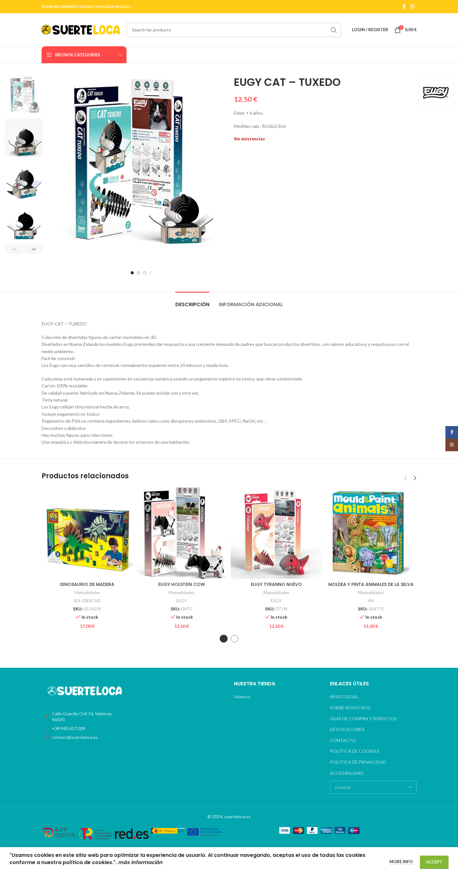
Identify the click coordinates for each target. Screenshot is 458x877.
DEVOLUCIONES (347, 729)
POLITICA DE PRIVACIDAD (358, 762)
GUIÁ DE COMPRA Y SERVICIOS (363, 718)
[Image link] (85, 690)
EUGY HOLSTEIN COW (181, 584)
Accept (434, 861)
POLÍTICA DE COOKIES (354, 751)
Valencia (242, 696)
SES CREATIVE (87, 600)
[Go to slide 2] (138, 272)
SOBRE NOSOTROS (350, 707)
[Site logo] (81, 29)
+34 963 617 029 (68, 728)
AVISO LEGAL (344, 696)
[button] (14, 249)
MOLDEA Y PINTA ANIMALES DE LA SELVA (371, 584)
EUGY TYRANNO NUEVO (276, 584)
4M (371, 600)
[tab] (192, 301)
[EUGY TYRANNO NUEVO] (276, 533)
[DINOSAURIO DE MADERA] (87, 533)
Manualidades (87, 592)
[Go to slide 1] (132, 272)
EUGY (181, 600)
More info (401, 861)
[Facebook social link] (404, 6)
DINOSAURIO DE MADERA (87, 584)
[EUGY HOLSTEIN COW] (182, 533)
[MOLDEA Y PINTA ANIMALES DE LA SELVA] (371, 533)
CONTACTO (343, 740)
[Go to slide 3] (144, 272)
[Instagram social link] (412, 6)
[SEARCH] (333, 30)
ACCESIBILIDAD (347, 773)
